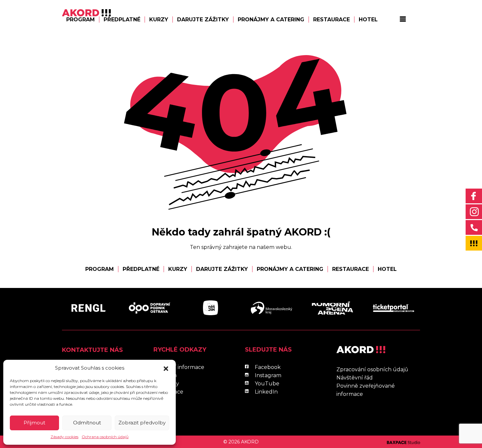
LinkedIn (266, 392)
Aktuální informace (178, 367)
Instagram (268, 375)
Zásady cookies (64, 436)
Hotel (368, 19)
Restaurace (331, 19)
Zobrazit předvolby (142, 422)
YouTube (267, 383)
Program (80, 19)
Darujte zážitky (203, 19)
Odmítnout (87, 422)
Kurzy (158, 19)
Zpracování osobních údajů (372, 369)
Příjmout (34, 422)
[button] (166, 368)
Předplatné (122, 19)
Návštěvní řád (354, 378)
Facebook (268, 367)
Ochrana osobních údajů (105, 436)
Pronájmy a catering (271, 19)
